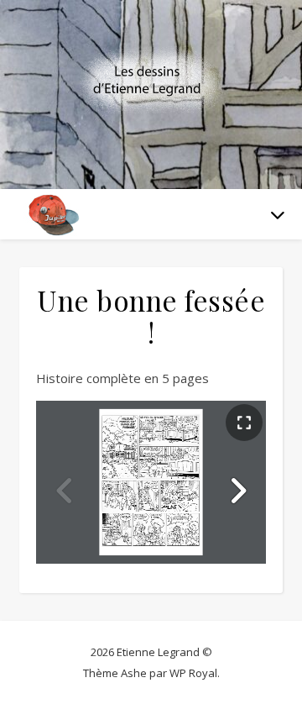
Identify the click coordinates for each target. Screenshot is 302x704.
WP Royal (193, 672)
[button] (237, 490)
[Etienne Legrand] (151, 84)
